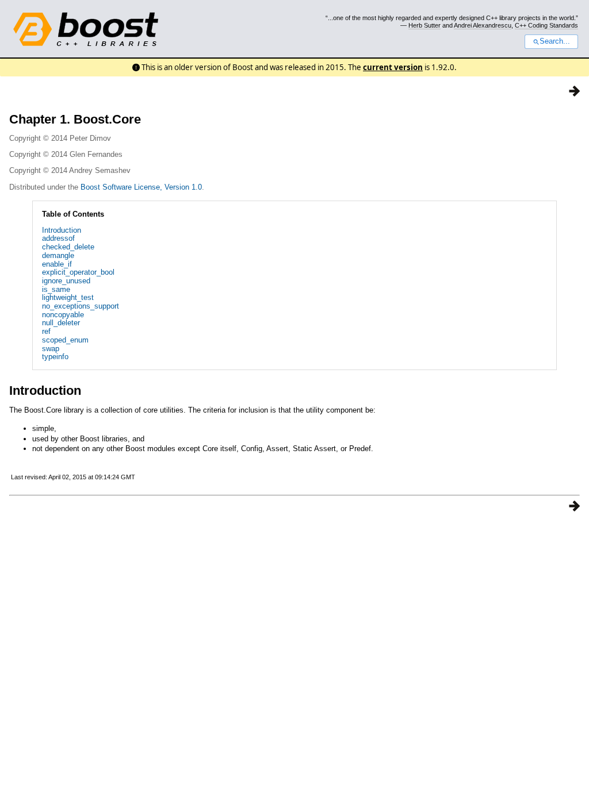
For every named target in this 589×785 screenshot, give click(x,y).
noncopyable (63, 314)
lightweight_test (68, 297)
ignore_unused (66, 280)
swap (50, 348)
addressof (58, 238)
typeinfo (55, 356)
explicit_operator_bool (78, 272)
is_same (56, 289)
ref (46, 331)
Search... (555, 41)
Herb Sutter (424, 25)
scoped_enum (65, 340)
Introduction (61, 230)
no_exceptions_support (80, 306)
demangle (58, 255)
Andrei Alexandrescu (482, 25)
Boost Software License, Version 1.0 (141, 187)
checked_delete (68, 247)
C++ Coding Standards (546, 25)
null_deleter (61, 322)
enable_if (57, 264)
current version (393, 67)
